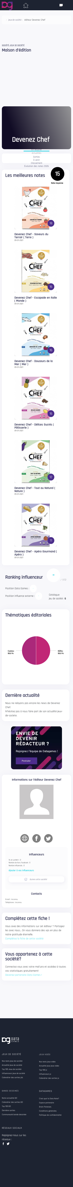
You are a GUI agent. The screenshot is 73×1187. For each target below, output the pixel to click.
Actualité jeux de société (12, 1065)
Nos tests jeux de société (12, 1061)
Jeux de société (11, 1054)
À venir (36, 160)
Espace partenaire (46, 1103)
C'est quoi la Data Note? (49, 1099)
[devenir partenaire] (36, 748)
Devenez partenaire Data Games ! (23, 975)
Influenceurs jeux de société (13, 1073)
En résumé (36, 149)
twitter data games (8, 1144)
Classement (36, 163)
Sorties (36, 157)
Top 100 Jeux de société (11, 1069)
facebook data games (4, 1144)
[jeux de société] (26, 5)
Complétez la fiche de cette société (24, 938)
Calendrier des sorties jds (12, 1078)
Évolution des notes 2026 (36, 166)
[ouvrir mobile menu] (61, 5)
